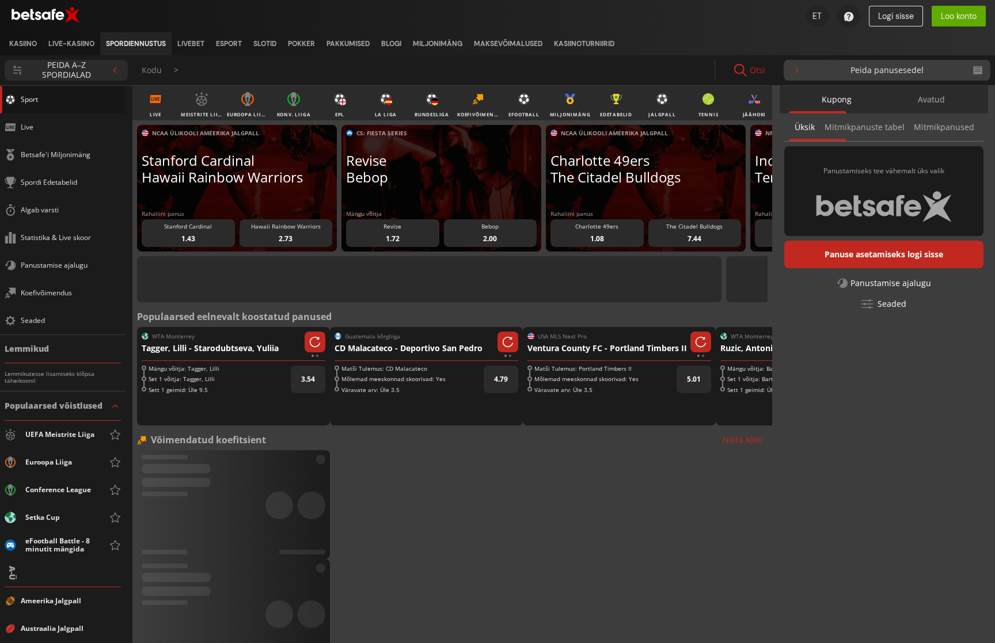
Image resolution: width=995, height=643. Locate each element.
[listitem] (23, 43)
